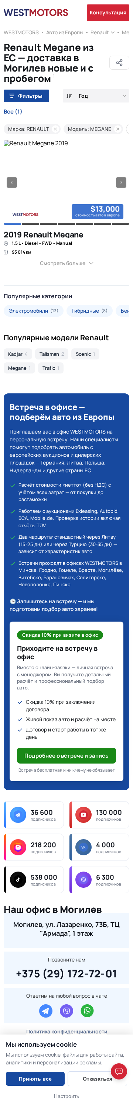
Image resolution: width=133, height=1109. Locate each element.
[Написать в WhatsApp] (87, 1011)
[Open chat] (119, 1071)
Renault (100, 32)
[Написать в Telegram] (45, 1011)
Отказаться (97, 1079)
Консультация (108, 12)
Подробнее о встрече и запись (66, 755)
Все (13, 111)
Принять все (35, 1079)
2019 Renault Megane (43, 234)
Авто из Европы (64, 32)
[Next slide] (121, 182)
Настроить (66, 1096)
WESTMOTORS (21, 32)
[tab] (12, 224)
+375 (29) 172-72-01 (66, 972)
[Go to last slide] (12, 182)
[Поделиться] (119, 63)
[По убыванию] (69, 96)
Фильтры (30, 96)
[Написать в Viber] (66, 1011)
